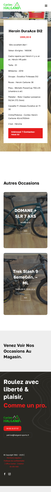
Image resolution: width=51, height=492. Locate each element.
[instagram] (9, 474)
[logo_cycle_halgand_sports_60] (12, 3)
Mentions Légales (13, 458)
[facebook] (5, 474)
